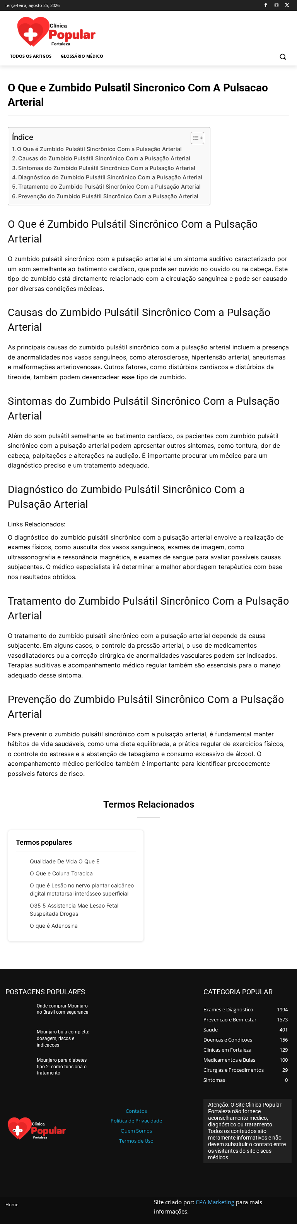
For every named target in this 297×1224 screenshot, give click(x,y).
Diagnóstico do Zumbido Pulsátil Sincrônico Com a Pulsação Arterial (110, 177)
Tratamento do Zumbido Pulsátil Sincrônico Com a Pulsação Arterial (109, 186)
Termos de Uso (136, 1140)
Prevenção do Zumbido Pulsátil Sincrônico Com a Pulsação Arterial (108, 196)
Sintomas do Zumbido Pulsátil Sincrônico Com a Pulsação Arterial (106, 168)
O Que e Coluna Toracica (61, 873)
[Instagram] (276, 5)
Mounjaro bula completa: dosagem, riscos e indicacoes (63, 1038)
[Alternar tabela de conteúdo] (193, 137)
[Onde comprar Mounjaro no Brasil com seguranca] (18, 1013)
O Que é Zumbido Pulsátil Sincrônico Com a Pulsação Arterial (99, 149)
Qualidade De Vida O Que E (64, 861)
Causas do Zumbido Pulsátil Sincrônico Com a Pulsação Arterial (104, 158)
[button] (282, 56)
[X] (287, 5)
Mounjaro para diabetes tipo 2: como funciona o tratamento (62, 1066)
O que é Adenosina (54, 925)
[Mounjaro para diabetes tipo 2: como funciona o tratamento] (18, 1068)
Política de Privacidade (136, 1120)
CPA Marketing (215, 1202)
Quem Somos (136, 1130)
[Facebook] (265, 5)
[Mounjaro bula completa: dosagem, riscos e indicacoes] (18, 1039)
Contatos (136, 1110)
